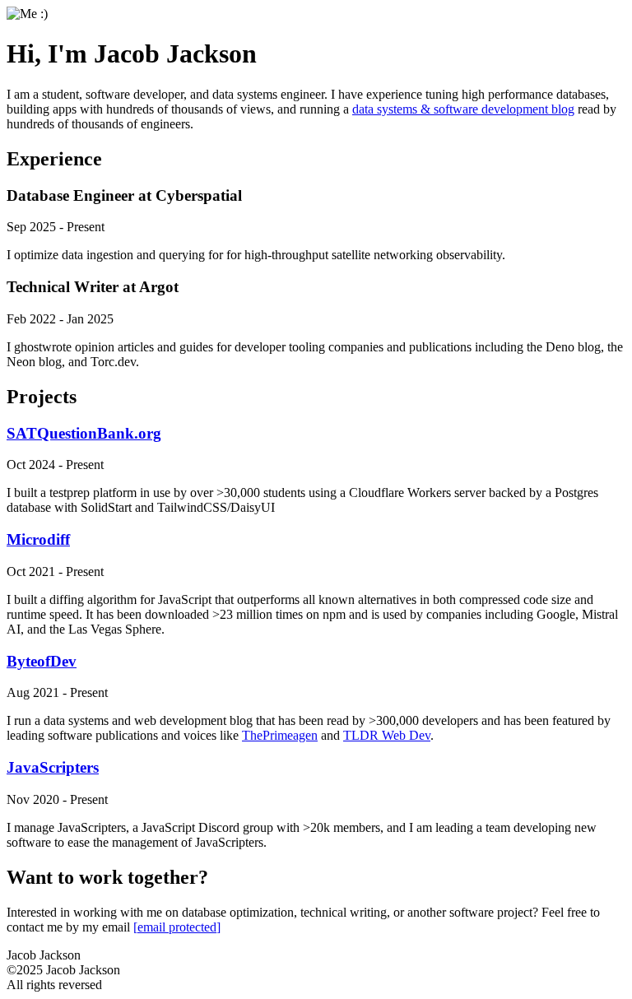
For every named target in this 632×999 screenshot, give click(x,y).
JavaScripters (53, 767)
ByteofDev (42, 661)
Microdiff (38, 539)
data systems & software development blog (463, 109)
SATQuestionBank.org (84, 433)
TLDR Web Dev (386, 735)
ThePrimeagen (280, 735)
